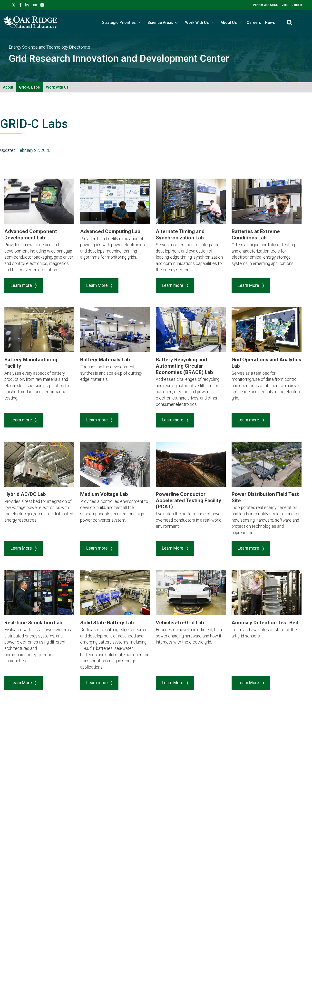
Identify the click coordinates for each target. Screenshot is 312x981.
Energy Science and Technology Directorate (49, 47)
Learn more (21, 285)
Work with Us (57, 87)
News (270, 22)
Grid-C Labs (29, 87)
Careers (254, 22)
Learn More (97, 285)
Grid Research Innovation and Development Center (119, 58)
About (8, 87)
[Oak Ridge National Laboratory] (30, 23)
